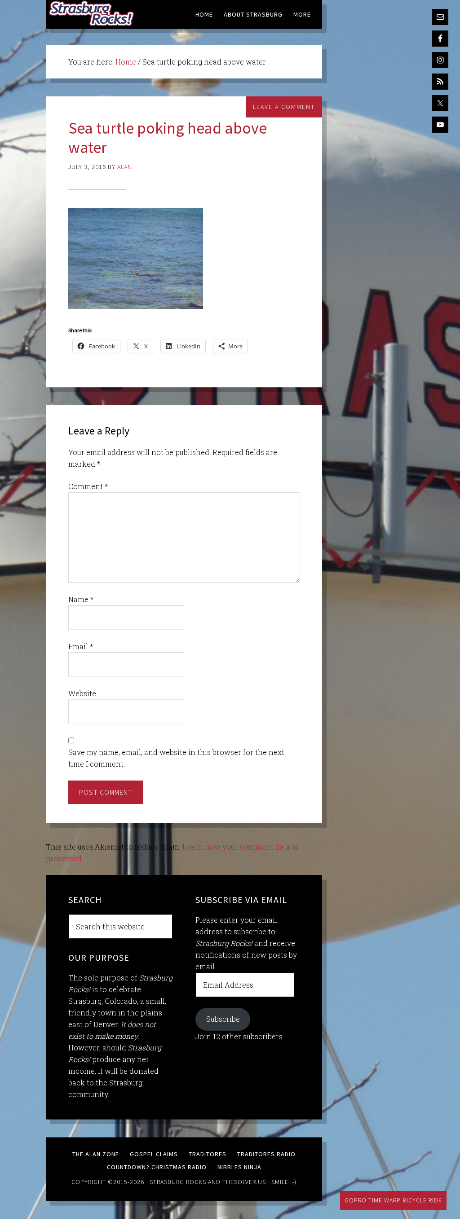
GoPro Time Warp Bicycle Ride (393, 1200)
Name (80, 599)
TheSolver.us (244, 1182)
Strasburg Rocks (178, 1182)
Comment (88, 486)
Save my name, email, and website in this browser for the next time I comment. (176, 757)
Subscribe (223, 1019)
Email (80, 646)
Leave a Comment (284, 107)
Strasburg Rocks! (93, 13)
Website (82, 693)
